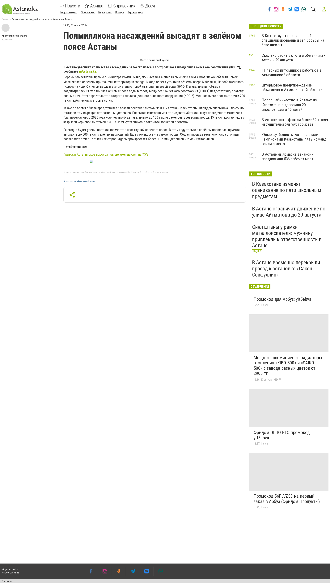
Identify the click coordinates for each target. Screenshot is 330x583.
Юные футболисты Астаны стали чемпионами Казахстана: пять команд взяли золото (294, 139)
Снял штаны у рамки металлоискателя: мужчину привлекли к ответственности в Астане (287, 236)
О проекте (6, 581)
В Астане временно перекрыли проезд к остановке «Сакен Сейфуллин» (286, 268)
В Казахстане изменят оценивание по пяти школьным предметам (286, 190)
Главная (6, 19)
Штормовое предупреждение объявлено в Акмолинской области (292, 87)
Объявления (88, 12)
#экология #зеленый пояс (79, 181)
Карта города (135, 12)
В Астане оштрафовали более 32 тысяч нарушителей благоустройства (295, 122)
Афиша (96, 6)
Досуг (150, 6)
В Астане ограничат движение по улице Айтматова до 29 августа (288, 211)
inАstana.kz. (88, 71)
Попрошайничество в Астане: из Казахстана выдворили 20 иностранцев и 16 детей (289, 105)
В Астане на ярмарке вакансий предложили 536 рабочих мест (287, 156)
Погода (119, 12)
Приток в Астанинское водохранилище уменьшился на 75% (105, 154)
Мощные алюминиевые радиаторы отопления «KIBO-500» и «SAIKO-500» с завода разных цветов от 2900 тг (288, 365)
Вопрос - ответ (68, 12)
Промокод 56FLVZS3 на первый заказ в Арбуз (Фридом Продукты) (287, 498)
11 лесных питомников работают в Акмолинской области (291, 72)
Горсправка (105, 12)
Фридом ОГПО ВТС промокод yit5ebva (282, 435)
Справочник (124, 6)
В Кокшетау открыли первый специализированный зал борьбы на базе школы (293, 40)
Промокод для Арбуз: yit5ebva (282, 299)
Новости (72, 6)
